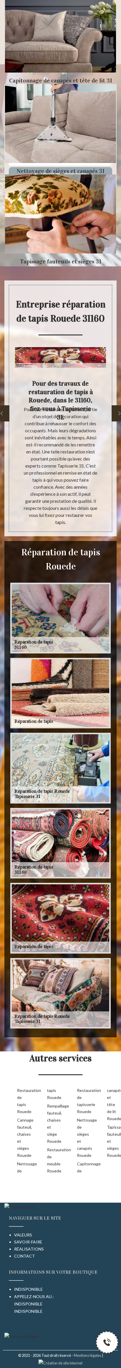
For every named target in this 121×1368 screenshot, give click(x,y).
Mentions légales (87, 1355)
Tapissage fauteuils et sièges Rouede (112, 1141)
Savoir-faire (28, 1241)
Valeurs (23, 1234)
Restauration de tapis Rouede (22, 1101)
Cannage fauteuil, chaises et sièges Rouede (22, 1137)
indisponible (28, 1303)
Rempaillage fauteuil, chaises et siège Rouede (52, 1123)
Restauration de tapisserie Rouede (82, 1101)
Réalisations (29, 1248)
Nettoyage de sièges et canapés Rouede (82, 1137)
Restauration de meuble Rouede (52, 1160)
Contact (24, 1255)
